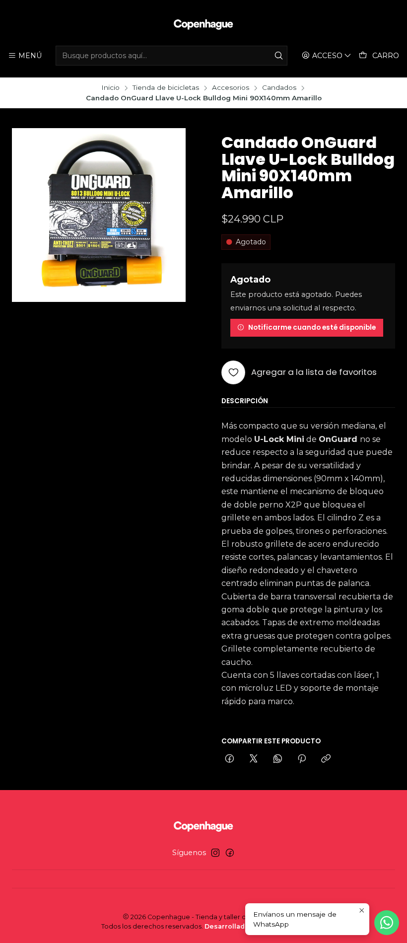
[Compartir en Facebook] (229, 759)
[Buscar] (279, 56)
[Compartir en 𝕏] (253, 759)
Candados (279, 87)
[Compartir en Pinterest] (301, 759)
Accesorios (230, 87)
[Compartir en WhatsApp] (278, 759)
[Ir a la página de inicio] (203, 24)
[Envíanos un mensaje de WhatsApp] (386, 922)
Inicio (110, 87)
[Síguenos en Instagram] (215, 853)
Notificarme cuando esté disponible (312, 327)
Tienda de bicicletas (166, 87)
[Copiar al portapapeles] (326, 759)
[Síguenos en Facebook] (230, 853)
